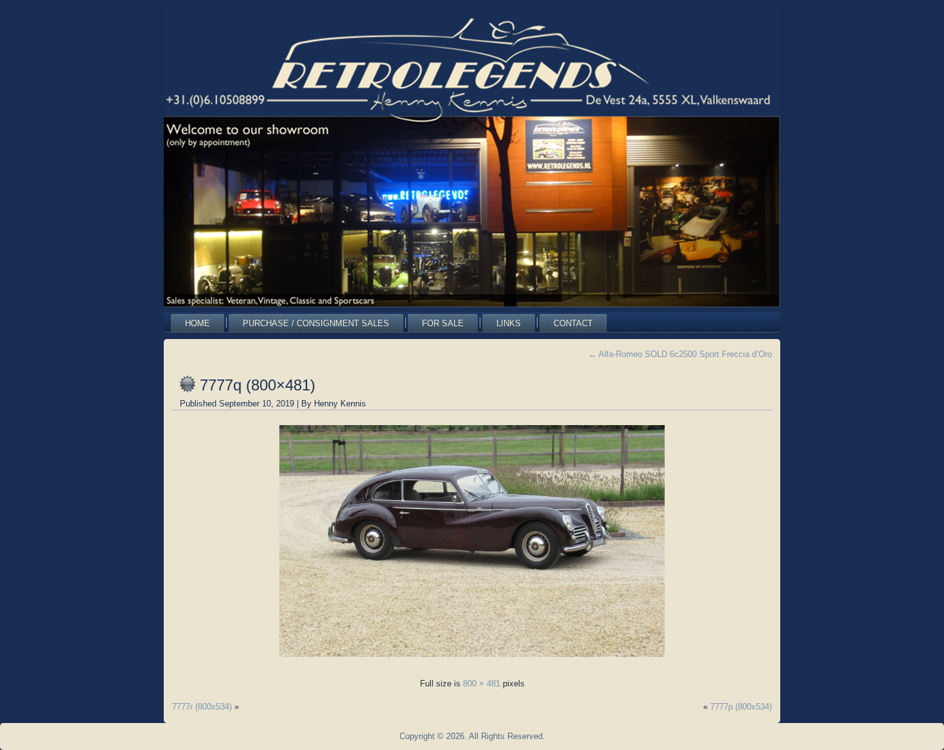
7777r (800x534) (202, 706)
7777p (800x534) (741, 706)
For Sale (443, 323)
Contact (573, 323)
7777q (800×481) (257, 385)
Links (508, 323)
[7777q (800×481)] (472, 660)
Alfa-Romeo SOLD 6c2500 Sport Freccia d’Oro (680, 354)
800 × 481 (481, 683)
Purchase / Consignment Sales (316, 323)
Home (197, 323)
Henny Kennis (340, 403)
